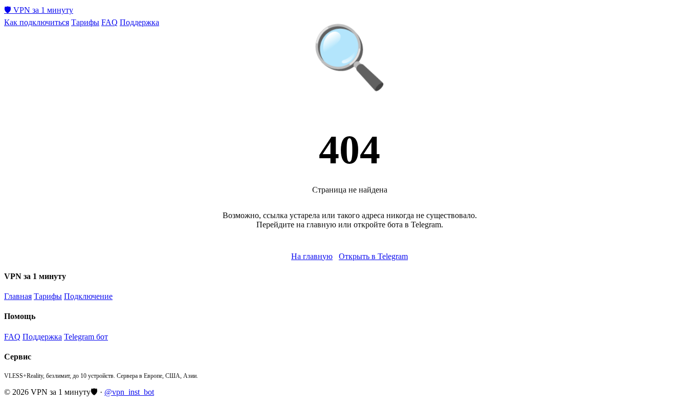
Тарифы (85, 22)
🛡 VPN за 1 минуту (38, 10)
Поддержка (139, 22)
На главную (312, 256)
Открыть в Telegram (373, 256)
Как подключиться (36, 22)
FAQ (109, 22)
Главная (18, 296)
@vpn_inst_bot (129, 392)
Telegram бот (86, 336)
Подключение (88, 296)
